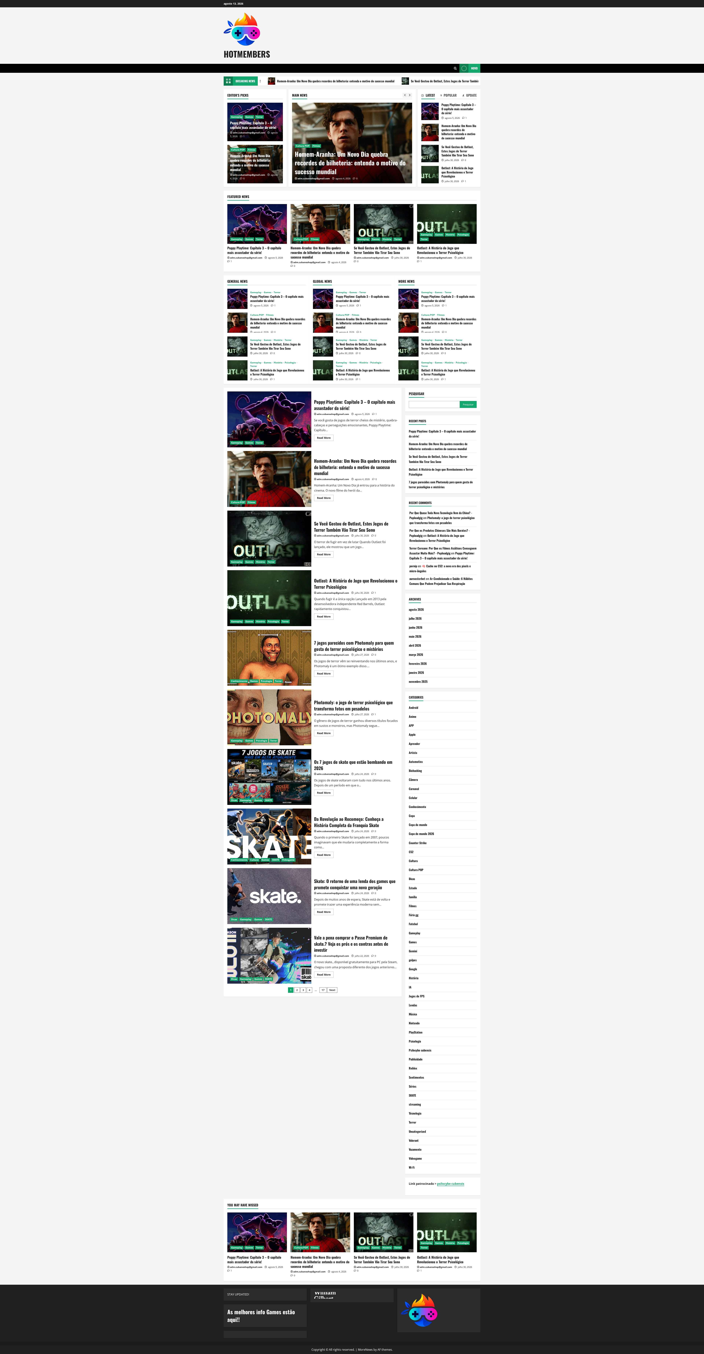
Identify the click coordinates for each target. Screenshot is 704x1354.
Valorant (414, 1140)
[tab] (428, 96)
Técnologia (415, 1113)
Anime (412, 716)
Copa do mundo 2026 (421, 833)
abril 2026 (415, 645)
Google (413, 969)
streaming (415, 1104)
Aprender (414, 743)
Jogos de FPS (416, 996)
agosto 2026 (416, 609)
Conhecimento (239, 681)
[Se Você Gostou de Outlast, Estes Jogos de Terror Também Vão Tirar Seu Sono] (352, 143)
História (325, 154)
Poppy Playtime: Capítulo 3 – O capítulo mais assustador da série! (253, 125)
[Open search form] (455, 68)
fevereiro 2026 (418, 663)
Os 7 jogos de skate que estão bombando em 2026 (269, 777)
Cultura (254, 859)
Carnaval (414, 789)
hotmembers (247, 54)
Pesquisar (416, 393)
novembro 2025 (418, 681)
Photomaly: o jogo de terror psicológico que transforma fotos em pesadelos (269, 717)
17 (323, 990)
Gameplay (301, 154)
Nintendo (414, 1023)
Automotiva (416, 761)
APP (411, 725)
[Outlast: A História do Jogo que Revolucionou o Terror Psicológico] (447, 224)
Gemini (413, 951)
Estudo (413, 888)
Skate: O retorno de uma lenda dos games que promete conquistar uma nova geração (269, 896)
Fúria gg (413, 915)
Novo (474, 68)
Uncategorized (417, 1131)
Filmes (251, 149)
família (413, 897)
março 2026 (416, 654)
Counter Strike (418, 843)
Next (332, 990)
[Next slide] (410, 95)
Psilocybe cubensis (420, 1050)
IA (410, 987)
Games (314, 154)
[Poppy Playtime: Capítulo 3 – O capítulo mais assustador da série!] (257, 224)
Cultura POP (238, 149)
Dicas (234, 800)
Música (413, 1014)
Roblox (413, 1068)
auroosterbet (417, 578)
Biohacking (415, 770)
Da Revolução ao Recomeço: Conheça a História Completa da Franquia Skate (269, 836)
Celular (413, 798)
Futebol (413, 924)
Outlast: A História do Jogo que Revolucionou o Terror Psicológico (454, 81)
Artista (413, 752)
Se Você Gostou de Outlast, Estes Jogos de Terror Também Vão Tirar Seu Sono (352, 81)
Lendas (413, 1005)
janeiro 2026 (416, 672)
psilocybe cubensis (450, 1184)
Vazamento (415, 1149)
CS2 (411, 852)
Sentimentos (416, 1077)
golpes (413, 960)
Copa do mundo (418, 824)
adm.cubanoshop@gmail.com (314, 178)
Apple (412, 734)
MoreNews (365, 1350)
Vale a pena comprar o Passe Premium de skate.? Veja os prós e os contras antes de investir (269, 956)
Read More (325, 438)
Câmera (413, 779)
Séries (412, 1086)
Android (413, 707)
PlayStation (415, 1032)
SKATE (268, 800)
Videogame (288, 859)
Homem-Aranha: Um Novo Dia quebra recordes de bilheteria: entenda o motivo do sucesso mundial (250, 162)
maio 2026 (415, 636)
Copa (412, 816)
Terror (336, 154)
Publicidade (416, 1059)
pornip (413, 566)
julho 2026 (415, 618)
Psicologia (463, 234)
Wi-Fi (412, 1167)
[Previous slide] (405, 95)
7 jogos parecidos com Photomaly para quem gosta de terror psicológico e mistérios (269, 658)
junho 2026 (415, 627)
